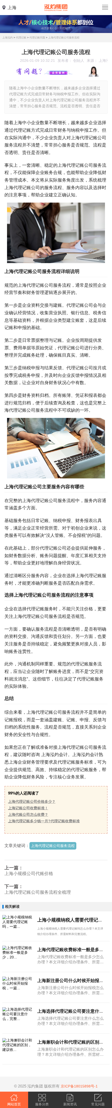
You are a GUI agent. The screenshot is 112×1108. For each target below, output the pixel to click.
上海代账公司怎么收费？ (28, 815)
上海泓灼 (7, 37)
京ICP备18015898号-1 (79, 1086)
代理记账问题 (37, 37)
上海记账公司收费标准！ (28, 808)
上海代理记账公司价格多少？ (31, 802)
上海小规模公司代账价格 (28, 873)
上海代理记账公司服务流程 (63, 37)
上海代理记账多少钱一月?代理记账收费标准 (44, 821)
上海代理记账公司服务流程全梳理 (37, 892)
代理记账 (21, 37)
